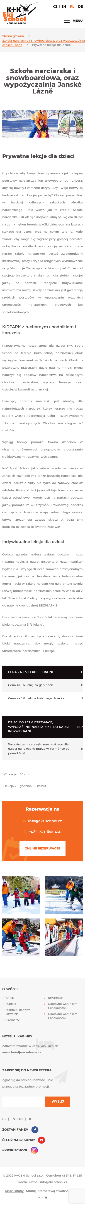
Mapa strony (14, 1191)
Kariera (11, 1004)
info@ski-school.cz (45, 821)
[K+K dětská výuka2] (21, 895)
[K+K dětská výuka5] (64, 937)
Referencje (55, 997)
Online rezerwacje (42, 848)
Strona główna (13, 36)
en (63, 6)
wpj (41, 1197)
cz (55, 6)
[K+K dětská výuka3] (64, 895)
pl (72, 6)
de (80, 6)
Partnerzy (12, 1020)
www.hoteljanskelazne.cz (21, 1052)
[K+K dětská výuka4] (21, 937)
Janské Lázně (12, 45)
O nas (10, 997)
